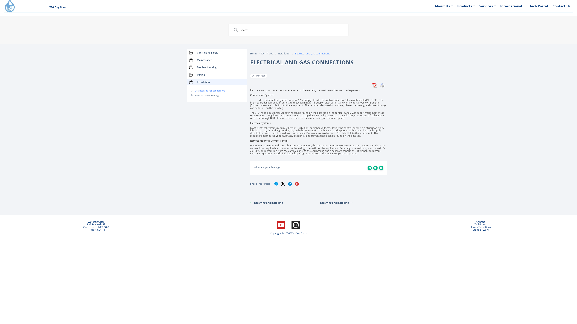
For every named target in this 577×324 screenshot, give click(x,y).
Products (464, 6)
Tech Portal (539, 6)
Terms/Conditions (481, 227)
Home (253, 53)
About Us (442, 6)
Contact (480, 222)
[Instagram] (296, 225)
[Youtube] (281, 225)
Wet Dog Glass (57, 7)
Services (486, 6)
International (511, 6)
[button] (443, 6)
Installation (284, 53)
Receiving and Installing (268, 202)
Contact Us (562, 6)
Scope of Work (481, 229)
